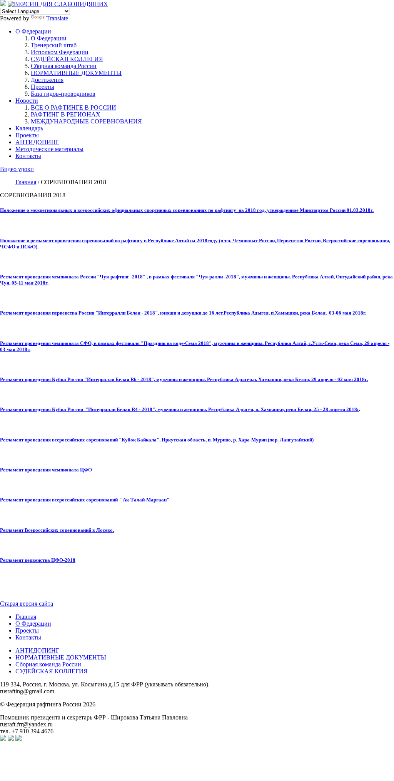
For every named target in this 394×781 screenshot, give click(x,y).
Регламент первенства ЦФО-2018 (37, 560)
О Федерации (33, 31)
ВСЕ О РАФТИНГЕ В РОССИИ (73, 107)
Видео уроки (17, 169)
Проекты (42, 86)
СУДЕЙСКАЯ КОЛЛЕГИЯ (67, 59)
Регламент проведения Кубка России (42, 379)
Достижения (47, 80)
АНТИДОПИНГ (37, 142)
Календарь (29, 128)
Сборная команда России (64, 66)
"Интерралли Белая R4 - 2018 (118, 409)
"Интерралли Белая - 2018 (125, 313)
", (154, 409)
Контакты (28, 156)
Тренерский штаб (54, 45)
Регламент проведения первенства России (47, 313)
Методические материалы (49, 149)
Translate (57, 18)
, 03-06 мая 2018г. (346, 313)
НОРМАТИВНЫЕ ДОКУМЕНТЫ (76, 73)
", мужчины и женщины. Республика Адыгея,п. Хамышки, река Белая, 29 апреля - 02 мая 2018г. (259, 379)
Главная (25, 616)
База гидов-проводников (63, 93)
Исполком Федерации (59, 52)
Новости (26, 100)
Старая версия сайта (26, 603)
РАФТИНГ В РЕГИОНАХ (65, 114)
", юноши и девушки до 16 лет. (189, 313)
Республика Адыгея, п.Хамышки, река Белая (275, 313)
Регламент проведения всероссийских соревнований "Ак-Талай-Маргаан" (84, 500)
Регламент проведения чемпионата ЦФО (46, 470)
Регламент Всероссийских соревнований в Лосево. (57, 530)
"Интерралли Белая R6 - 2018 (117, 379)
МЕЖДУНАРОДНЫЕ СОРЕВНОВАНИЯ (86, 121)
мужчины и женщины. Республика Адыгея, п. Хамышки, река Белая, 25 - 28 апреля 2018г (257, 409)
